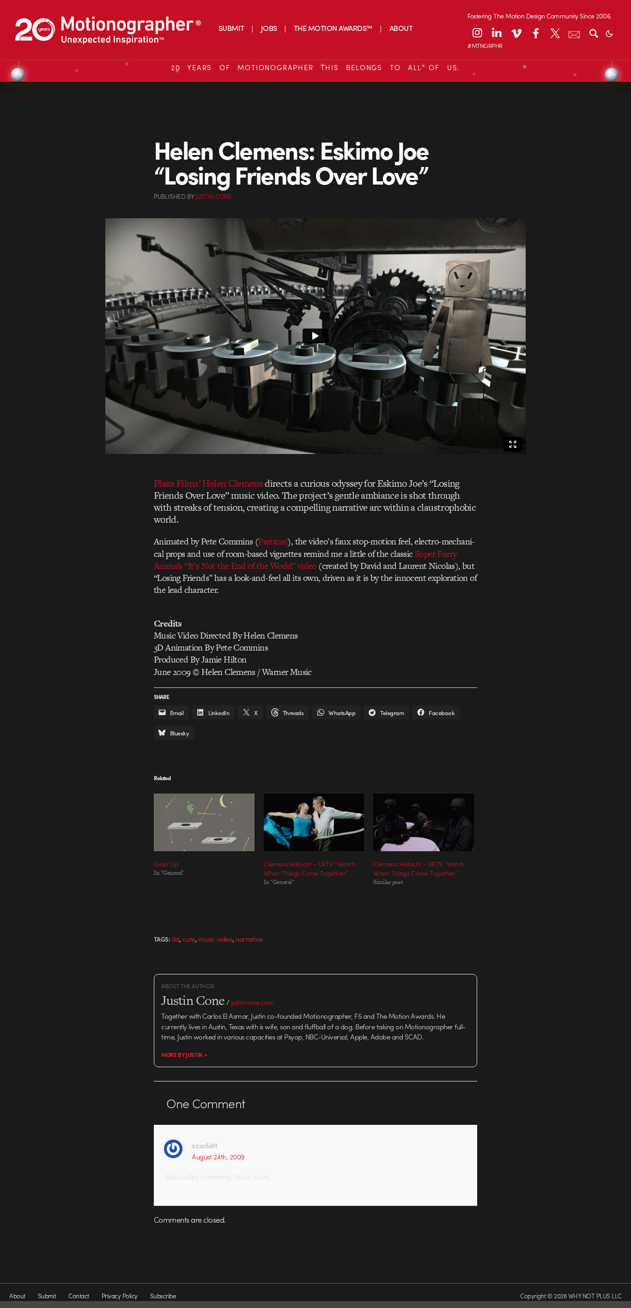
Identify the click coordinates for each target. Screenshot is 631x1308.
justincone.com (252, 1002)
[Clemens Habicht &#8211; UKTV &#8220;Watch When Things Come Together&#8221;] (314, 822)
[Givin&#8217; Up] (204, 822)
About (17, 1296)
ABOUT (401, 28)
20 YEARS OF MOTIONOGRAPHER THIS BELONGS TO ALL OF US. (315, 67)
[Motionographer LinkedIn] (496, 32)
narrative (249, 939)
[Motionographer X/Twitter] (554, 32)
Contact (78, 1296)
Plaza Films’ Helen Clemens (208, 483)
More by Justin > (184, 1055)
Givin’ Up (166, 863)
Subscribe (163, 1296)
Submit (47, 1296)
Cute (188, 939)
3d (175, 939)
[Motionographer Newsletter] (574, 32)
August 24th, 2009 (218, 1157)
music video (215, 939)
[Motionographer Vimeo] (516, 32)
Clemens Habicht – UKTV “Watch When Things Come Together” (309, 868)
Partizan (272, 541)
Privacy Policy (120, 1296)
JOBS (269, 28)
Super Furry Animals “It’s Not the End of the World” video (305, 560)
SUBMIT (231, 28)
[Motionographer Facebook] (535, 32)
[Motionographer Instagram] (477, 32)
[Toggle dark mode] (609, 32)
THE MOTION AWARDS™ (333, 28)
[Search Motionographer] (593, 32)
